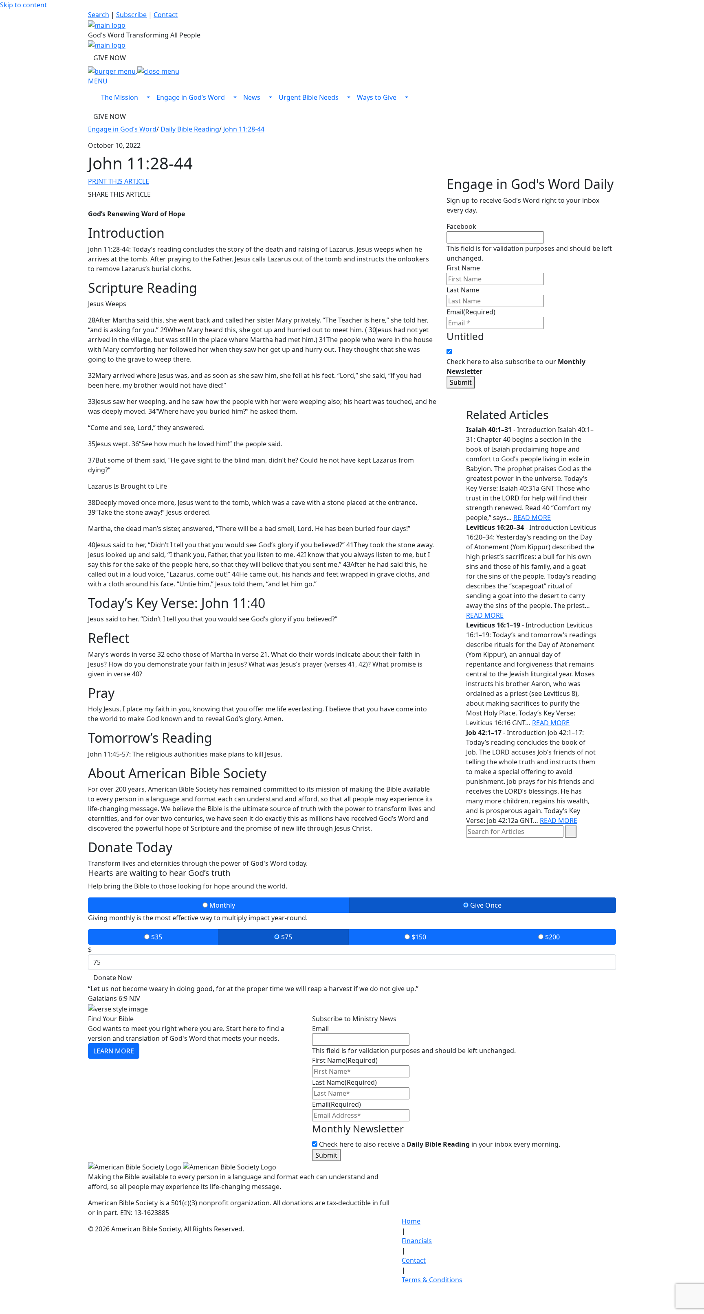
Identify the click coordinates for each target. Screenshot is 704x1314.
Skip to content (23, 4)
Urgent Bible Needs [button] (309, 97)
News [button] (252, 97)
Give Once (485, 905)
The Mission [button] (120, 97)
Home (411, 1221)
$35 (156, 936)
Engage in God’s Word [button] (191, 97)
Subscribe (131, 14)
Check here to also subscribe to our (516, 366)
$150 (418, 936)
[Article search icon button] (570, 831)
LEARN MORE (113, 1050)
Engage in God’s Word (122, 129)
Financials (417, 1240)
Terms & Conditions (432, 1279)
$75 (285, 936)
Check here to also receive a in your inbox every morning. (439, 1144)
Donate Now (112, 977)
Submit (461, 382)
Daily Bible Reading (190, 129)
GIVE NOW (109, 57)
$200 (551, 936)
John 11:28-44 (243, 129)
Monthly (221, 905)
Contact (166, 14)
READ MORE (532, 517)
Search (98, 14)
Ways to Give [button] (377, 97)
